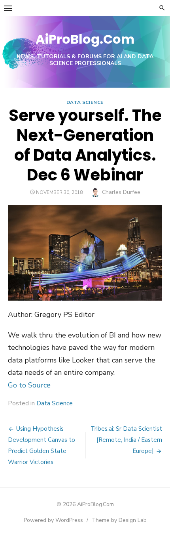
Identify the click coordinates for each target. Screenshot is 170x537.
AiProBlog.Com (85, 39)
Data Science (85, 102)
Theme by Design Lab (119, 520)
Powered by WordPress (53, 520)
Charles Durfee (121, 192)
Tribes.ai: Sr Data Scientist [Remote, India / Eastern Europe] (126, 440)
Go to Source (29, 385)
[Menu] (8, 8)
